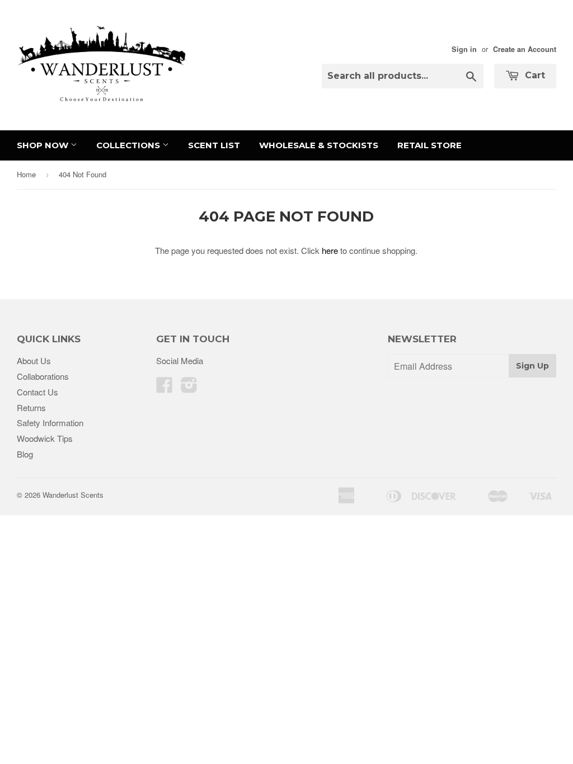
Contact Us (37, 392)
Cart (533, 75)
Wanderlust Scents (73, 494)
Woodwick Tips (45, 438)
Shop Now (44, 145)
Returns (31, 407)
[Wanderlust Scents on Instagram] (189, 388)
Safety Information (50, 422)
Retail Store (429, 145)
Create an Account (524, 49)
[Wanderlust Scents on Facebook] (164, 388)
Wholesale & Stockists (318, 145)
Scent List (214, 145)
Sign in (464, 49)
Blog (25, 454)
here (330, 250)
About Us (34, 360)
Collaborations (43, 376)
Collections (129, 145)
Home (26, 174)
